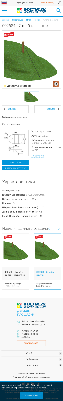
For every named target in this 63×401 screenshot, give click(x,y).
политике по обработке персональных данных (23, 388)
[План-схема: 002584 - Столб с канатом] (15, 143)
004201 (51, 109)
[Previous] (49, 229)
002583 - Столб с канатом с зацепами (15, 273)
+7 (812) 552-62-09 (24, 3)
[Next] (58, 229)
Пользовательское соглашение (31, 374)
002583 (12, 109)
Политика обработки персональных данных (31, 377)
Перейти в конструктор (15, 168)
